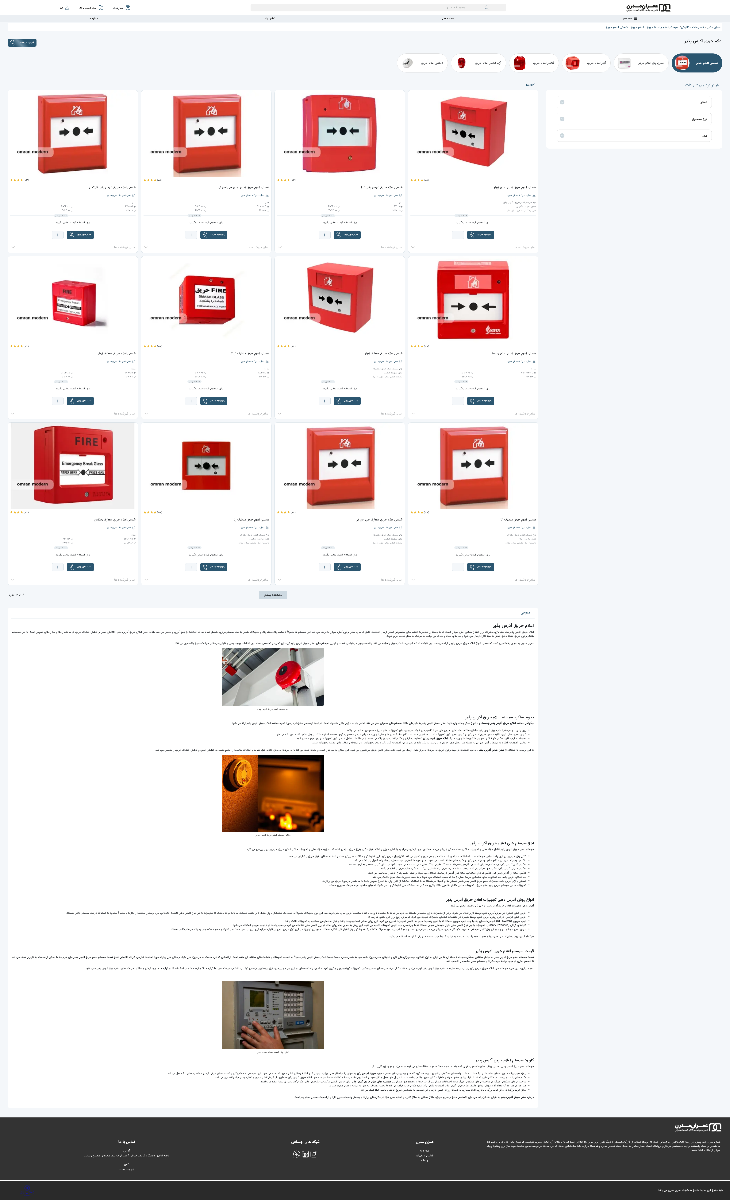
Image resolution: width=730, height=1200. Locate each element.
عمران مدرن (713, 27)
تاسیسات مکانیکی (692, 27)
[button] (480, 235)
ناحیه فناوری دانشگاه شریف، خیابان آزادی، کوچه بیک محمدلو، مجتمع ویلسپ (127, 1156)
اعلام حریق (637, 27)
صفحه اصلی (447, 18)
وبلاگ (424, 1160)
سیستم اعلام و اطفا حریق (662, 27)
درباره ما (93, 18)
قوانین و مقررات (424, 1156)
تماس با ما (269, 18)
